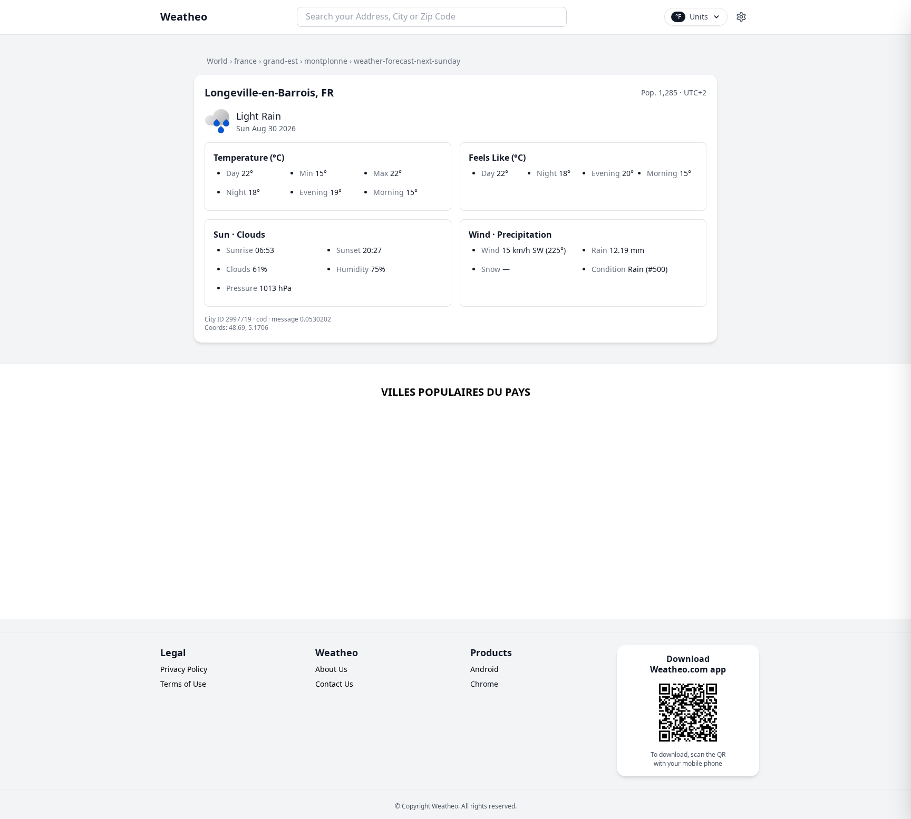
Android (484, 669)
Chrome (484, 684)
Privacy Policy (183, 669)
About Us (331, 669)
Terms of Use (183, 684)
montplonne (325, 61)
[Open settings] (741, 16)
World (217, 61)
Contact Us (334, 684)
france (245, 61)
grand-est (280, 61)
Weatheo (183, 16)
